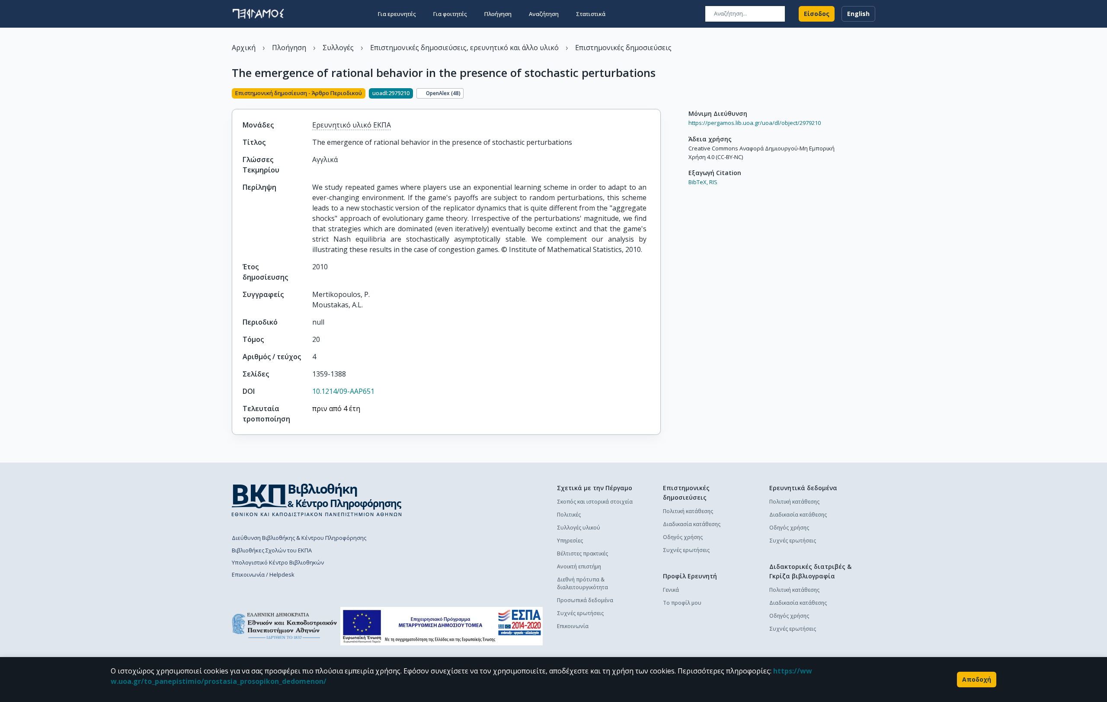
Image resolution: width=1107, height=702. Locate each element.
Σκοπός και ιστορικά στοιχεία (595, 501)
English (858, 14)
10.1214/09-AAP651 (343, 391)
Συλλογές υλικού (578, 527)
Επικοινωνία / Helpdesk (263, 574)
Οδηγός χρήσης (683, 537)
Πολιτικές (569, 514)
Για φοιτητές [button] (450, 14)
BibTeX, (698, 182)
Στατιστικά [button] (590, 14)
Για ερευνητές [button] (397, 14)
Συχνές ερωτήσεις (580, 613)
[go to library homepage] (317, 499)
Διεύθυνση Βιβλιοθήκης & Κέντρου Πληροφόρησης (299, 538)
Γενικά (671, 590)
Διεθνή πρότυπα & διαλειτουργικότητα (582, 583)
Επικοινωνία (573, 626)
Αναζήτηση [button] (544, 14)
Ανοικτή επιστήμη (579, 566)
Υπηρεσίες (570, 540)
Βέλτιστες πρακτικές (582, 553)
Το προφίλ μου (682, 602)
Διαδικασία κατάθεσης (691, 524)
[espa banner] (441, 626)
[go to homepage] (258, 14)
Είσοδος (816, 14)
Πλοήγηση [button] (498, 14)
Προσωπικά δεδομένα (585, 600)
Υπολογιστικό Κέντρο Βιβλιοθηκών (278, 562)
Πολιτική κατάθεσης (688, 511)
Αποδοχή (976, 679)
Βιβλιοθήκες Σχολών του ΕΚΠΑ (272, 550)
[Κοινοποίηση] (657, 94)
